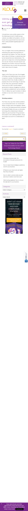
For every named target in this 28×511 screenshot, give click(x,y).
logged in (11, 129)
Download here (19, 509)
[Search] (23, 138)
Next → (23, 133)
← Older (5, 133)
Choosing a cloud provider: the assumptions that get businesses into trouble (12, 159)
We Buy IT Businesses (7, 3)
